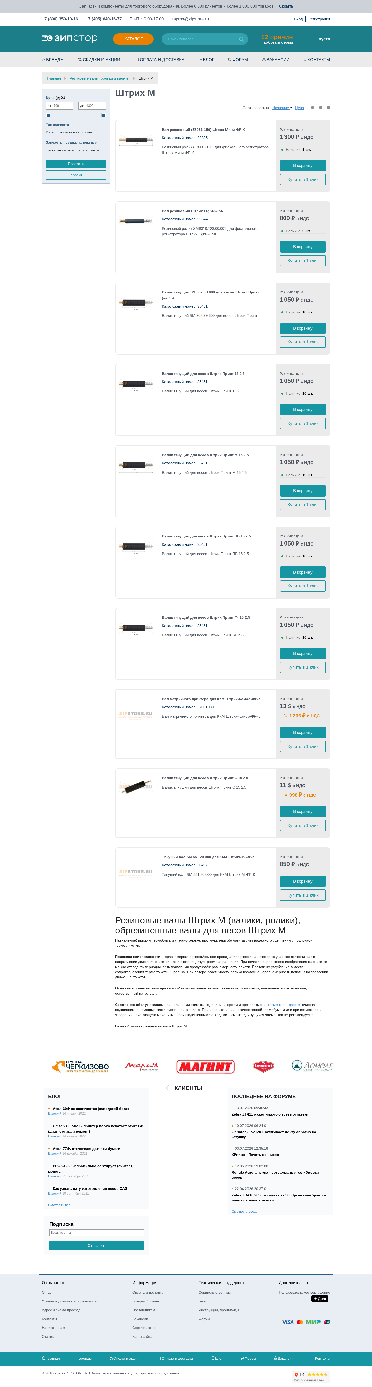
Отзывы (48, 1336)
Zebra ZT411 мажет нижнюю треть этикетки (270, 1114)
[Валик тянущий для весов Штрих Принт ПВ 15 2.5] (135, 546)
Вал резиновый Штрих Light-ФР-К (192, 211)
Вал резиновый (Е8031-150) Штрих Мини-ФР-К (203, 130)
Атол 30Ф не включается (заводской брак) (91, 1109)
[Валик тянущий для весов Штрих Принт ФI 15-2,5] (135, 628)
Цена (299, 108)
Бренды (55, 59)
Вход (298, 19)
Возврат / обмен (145, 1301)
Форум (240, 59)
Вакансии (278, 59)
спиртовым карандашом (280, 1005)
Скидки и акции (101, 59)
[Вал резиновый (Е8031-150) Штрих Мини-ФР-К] (135, 140)
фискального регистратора (66, 150)
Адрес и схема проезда (61, 1310)
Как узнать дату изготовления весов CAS (90, 1188)
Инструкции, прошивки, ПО (221, 1310)
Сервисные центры (215, 1292)
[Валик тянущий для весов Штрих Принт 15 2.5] (135, 384)
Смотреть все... (61, 1205)
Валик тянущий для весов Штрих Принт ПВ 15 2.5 (206, 536)
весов (95, 150)
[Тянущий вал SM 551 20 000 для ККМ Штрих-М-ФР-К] (135, 871)
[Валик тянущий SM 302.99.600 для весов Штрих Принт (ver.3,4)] (135, 302)
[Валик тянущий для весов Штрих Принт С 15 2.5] (135, 787)
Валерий (54, 1114)
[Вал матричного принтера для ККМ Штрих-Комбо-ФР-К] (135, 713)
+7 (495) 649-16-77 (104, 19)
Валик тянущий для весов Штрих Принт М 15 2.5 (205, 455)
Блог (208, 59)
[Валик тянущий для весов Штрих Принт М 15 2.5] (135, 465)
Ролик (50, 132)
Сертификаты (143, 1328)
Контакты (318, 59)
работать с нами (277, 38)
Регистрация (319, 19)
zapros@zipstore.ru (190, 19)
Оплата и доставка (162, 59)
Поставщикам (143, 1310)
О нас (46, 1292)
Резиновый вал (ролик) (75, 132)
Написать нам (53, 1328)
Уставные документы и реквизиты (69, 1301)
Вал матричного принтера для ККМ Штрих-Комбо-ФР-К (211, 699)
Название (281, 108)
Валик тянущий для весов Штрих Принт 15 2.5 (203, 373)
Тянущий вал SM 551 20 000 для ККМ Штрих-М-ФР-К (208, 857)
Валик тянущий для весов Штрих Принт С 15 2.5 (205, 778)
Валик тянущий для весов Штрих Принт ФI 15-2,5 (206, 617)
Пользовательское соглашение (304, 1292)
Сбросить (76, 175)
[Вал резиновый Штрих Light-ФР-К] (135, 221)
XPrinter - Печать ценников (255, 1155)
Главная (53, 1358)
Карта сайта (142, 1336)
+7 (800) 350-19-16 (60, 19)
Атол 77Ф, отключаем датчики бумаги (86, 1149)
